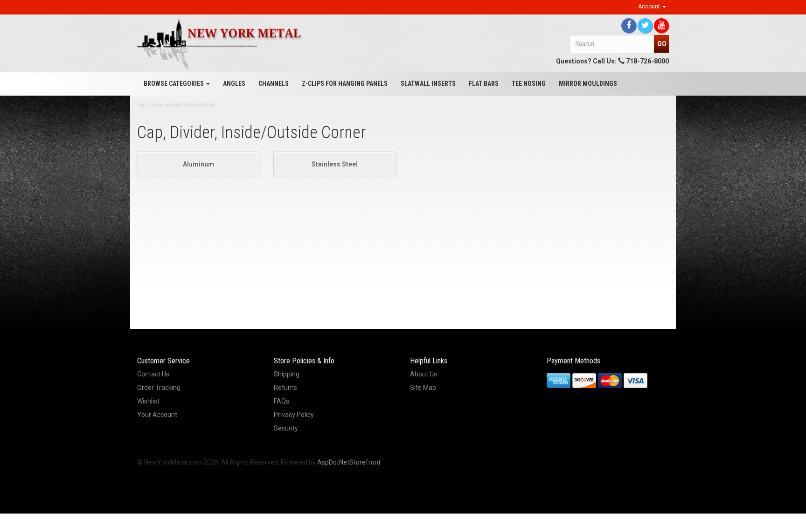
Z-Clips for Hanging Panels (345, 83)
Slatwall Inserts (428, 83)
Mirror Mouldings (588, 83)
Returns (285, 387)
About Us (423, 374)
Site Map (423, 387)
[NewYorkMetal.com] (221, 44)
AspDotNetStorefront (349, 462)
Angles (234, 83)
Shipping (286, 374)
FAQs (281, 401)
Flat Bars (484, 83)
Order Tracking (159, 387)
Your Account (157, 414)
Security (286, 428)
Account (649, 6)
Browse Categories (174, 83)
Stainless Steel (335, 164)
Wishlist (148, 401)
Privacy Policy (294, 414)
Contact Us (153, 374)
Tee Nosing (529, 83)
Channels (273, 83)
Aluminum (198, 164)
